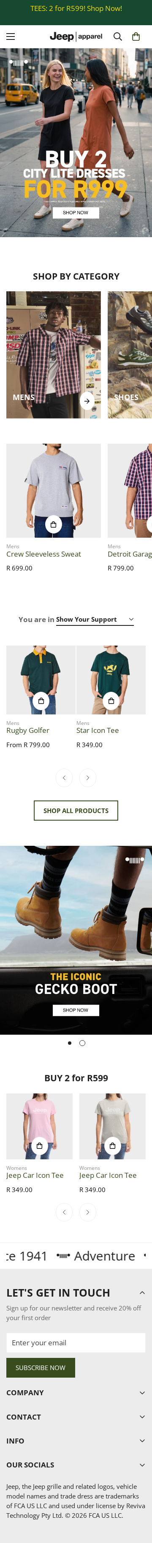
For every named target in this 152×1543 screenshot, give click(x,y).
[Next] (87, 778)
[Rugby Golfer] (41, 680)
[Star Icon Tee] (111, 680)
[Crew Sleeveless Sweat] (53, 491)
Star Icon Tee (97, 730)
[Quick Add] (53, 524)
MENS (24, 397)
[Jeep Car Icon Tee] (39, 1126)
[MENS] (87, 401)
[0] (136, 36)
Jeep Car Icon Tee (35, 1175)
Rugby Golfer (27, 730)
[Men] (53, 354)
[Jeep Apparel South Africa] (76, 36)
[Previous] (64, 778)
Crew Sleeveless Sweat (43, 554)
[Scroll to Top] (136, 1497)
